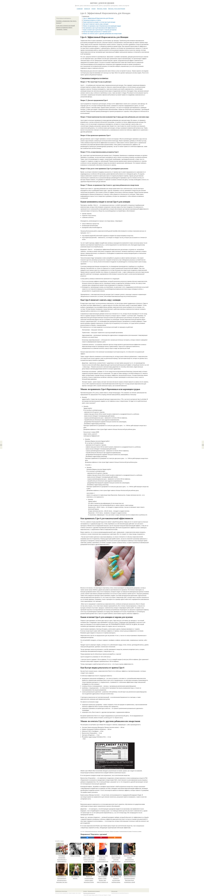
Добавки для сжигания (114, 831)
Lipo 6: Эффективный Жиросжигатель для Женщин (98, 18)
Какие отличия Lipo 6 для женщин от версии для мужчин (100, 30)
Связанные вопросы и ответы (92, 20)
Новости (87, 8)
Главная (80, 8)
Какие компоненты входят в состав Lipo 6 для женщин (99, 22)
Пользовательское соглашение (94, 891)
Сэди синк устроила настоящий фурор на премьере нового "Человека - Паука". (65, 27)
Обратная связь (114, 891)
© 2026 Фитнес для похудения (61, 891)
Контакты (85, 891)
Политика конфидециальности (89, 893)
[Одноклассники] (115, 838)
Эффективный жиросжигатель (91, 831)
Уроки (93, 8)
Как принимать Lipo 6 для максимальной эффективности (100, 28)
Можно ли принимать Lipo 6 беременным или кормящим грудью (102, 26)
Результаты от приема (136, 831)
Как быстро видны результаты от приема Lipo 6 (97, 32)
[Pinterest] (101, 838)
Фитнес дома (102, 8)
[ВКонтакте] (87, 838)
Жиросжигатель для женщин (103, 831)
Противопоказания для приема (125, 831)
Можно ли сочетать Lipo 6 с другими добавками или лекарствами (102, 33)
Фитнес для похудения (102, 3)
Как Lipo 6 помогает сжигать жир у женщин (95, 24)
